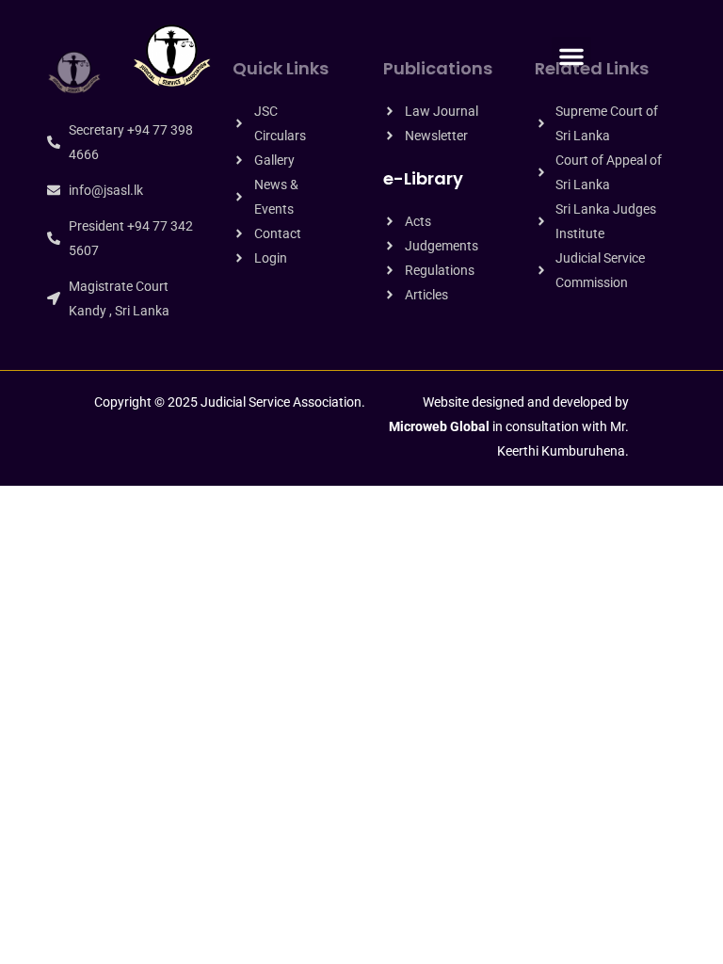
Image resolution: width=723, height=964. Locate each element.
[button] (571, 56)
